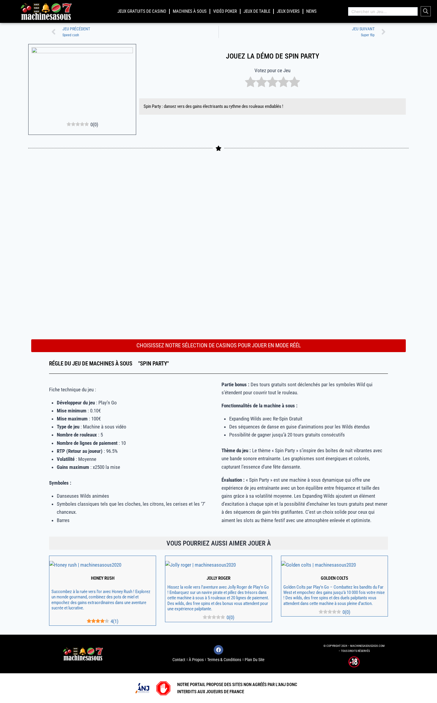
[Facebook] (218, 650)
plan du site (255, 659)
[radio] (250, 83)
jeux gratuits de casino (141, 11)
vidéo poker (225, 11)
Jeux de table (256, 11)
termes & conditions (224, 659)
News (311, 11)
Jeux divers (288, 11)
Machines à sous (190, 11)
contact (178, 659)
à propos (196, 659)
